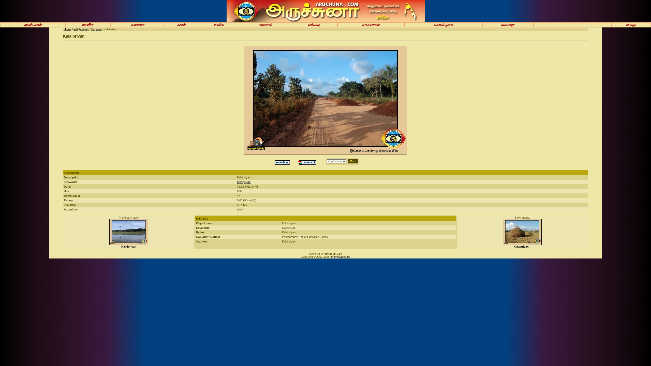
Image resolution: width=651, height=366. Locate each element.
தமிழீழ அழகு (81, 29)
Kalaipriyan (243, 182)
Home (67, 29)
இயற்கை (96, 29)
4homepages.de (340, 256)
